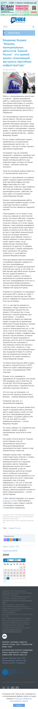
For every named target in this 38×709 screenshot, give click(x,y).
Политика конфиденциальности (12, 632)
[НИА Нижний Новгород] (18, 23)
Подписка (12, 658)
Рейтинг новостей (20, 655)
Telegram (7, 501)
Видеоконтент (14, 652)
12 (11, 573)
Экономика (14, 642)
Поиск (19, 658)
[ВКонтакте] (8, 539)
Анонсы (5, 652)
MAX (15, 501)
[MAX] (5, 539)
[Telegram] (20, 539)
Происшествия (26, 644)
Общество (23, 642)
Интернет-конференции (24, 650)
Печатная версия (8, 660)
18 (8, 575)
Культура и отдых (8, 644)
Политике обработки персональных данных (21, 699)
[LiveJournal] (17, 539)
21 (17, 575)
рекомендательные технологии (12, 630)
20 (14, 575)
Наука (10, 647)
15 (21, 573)
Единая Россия (14, 528)
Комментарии (7, 655)
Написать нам (21, 660)
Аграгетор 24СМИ (10, 550)
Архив (12, 547)
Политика (6, 642)
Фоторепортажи (8, 650)
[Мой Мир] (14, 539)
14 (17, 573)
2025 (17, 547)
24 (5, 578)
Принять (19, 705)
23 (24, 575)
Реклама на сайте (8, 663)
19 (11, 575)
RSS (24, 658)
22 (21, 575)
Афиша (4, 647)
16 (24, 573)
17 (5, 575)
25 (8, 578)
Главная (5, 547)
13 (14, 573)
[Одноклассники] (11, 539)
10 (5, 573)
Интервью (24, 652)
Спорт (18, 644)
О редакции (20, 663)
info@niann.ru (11, 612)
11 (8, 573)
